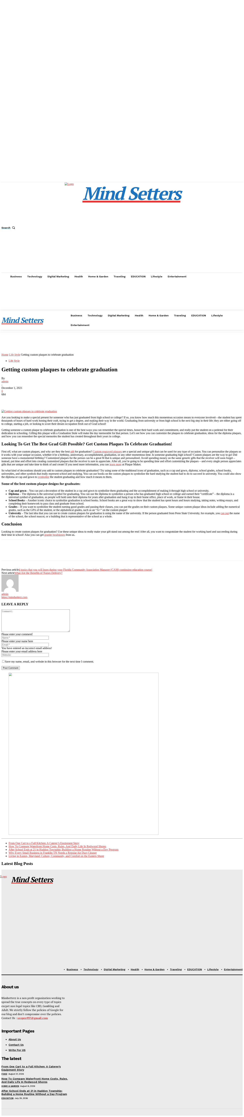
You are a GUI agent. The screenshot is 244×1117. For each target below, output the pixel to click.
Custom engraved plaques (107, 451)
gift (72, 451)
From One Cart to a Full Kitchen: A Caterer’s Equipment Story (44, 843)
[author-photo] (10, 590)
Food (4, 1074)
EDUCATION (7, 1098)
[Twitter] (20, 399)
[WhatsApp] (46, 399)
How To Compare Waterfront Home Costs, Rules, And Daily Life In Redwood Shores (57, 846)
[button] (8, 227)
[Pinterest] (33, 399)
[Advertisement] (122, 307)
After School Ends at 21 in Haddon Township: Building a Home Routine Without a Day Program (63, 849)
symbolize (43, 476)
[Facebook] (7, 399)
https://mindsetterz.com (14, 597)
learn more (115, 464)
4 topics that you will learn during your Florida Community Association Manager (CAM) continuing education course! (85, 569)
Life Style (14, 354)
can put (225, 513)
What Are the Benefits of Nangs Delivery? (38, 572)
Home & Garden (10, 1086)
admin (4, 381)
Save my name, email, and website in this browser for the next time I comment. (49, 661)
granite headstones (54, 534)
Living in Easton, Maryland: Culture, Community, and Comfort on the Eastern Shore (56, 855)
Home (4, 354)
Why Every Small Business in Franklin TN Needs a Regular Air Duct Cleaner (53, 852)
